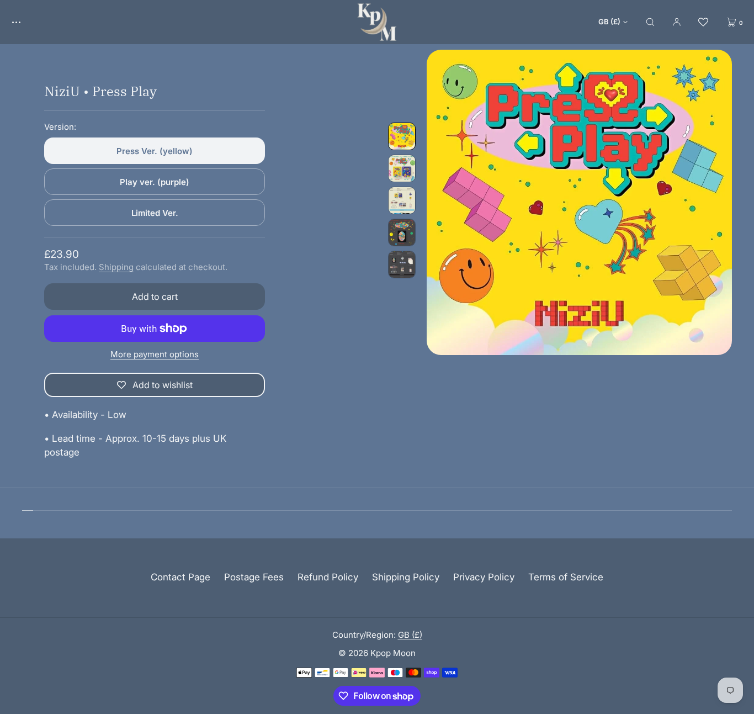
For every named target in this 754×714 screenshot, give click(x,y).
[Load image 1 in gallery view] (402, 136)
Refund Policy (328, 577)
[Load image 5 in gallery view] (402, 264)
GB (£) (609, 21)
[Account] (677, 22)
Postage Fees (254, 577)
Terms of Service (565, 577)
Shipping (116, 267)
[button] (650, 22)
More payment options (154, 354)
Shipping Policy (405, 577)
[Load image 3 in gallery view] (402, 200)
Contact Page (180, 577)
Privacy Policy (483, 577)
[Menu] (24, 22)
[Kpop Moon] (377, 22)
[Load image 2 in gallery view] (402, 168)
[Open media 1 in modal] (579, 202)
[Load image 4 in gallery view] (402, 232)
